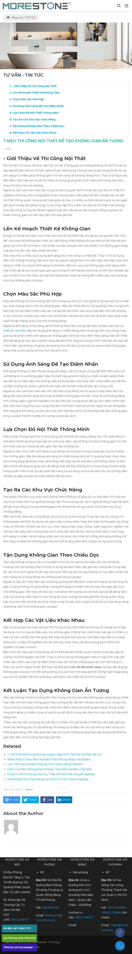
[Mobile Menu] (126, 5)
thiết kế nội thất (14, 330)
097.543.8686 (116, 907)
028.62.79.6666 (112, 912)
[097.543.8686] (120, 946)
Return (29, 789)
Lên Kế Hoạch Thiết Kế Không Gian (36, 92)
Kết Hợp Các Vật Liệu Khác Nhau (35, 132)
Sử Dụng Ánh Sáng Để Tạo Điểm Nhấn (38, 106)
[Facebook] (120, 932)
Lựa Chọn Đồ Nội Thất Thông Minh (35, 112)
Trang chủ (16, 17)
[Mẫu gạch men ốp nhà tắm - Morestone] (37, 5)
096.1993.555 (50, 907)
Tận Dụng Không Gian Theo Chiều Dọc (38, 126)
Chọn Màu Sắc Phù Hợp (28, 99)
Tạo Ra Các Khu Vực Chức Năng (34, 119)
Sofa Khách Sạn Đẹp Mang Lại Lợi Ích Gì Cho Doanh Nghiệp (47, 779)
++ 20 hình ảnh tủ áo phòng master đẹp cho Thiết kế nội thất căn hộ (54, 754)
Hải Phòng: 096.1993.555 (19, 938)
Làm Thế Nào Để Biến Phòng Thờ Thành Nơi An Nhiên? (45, 764)
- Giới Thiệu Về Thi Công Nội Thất (34, 86)
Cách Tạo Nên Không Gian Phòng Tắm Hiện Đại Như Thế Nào (49, 769)
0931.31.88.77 (20, 919)
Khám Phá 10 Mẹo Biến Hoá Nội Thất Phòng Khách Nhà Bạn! (48, 759)
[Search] (118, 5)
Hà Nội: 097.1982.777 (17, 928)
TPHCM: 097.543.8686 (18, 947)
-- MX (6, 149)
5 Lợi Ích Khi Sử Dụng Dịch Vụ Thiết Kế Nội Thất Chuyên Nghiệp (51, 774)
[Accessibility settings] (112, 5)
